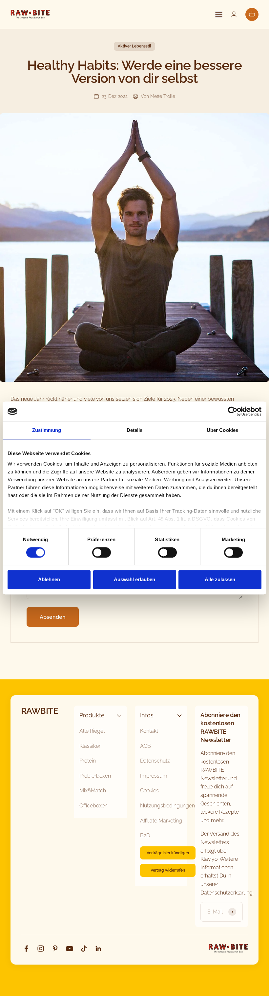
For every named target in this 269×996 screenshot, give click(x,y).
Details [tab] (135, 430)
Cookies (149, 790)
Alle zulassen (220, 579)
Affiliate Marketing (161, 821)
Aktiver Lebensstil (134, 46)
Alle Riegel (92, 731)
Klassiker (89, 746)
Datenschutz (155, 761)
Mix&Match (92, 790)
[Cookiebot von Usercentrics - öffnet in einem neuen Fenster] (232, 411)
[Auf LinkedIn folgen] (98, 948)
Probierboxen (95, 776)
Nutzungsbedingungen (167, 805)
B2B (145, 835)
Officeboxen (93, 805)
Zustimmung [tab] (46, 430)
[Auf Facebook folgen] (26, 948)
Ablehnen (49, 579)
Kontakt (149, 731)
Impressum (153, 776)
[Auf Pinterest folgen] (55, 948)
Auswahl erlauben (134, 579)
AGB (145, 746)
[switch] (101, 552)
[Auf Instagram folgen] (40, 948)
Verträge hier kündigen (168, 853)
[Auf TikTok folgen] (84, 948)
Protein (87, 761)
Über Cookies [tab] (222, 430)
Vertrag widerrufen (168, 870)
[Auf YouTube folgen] (69, 948)
